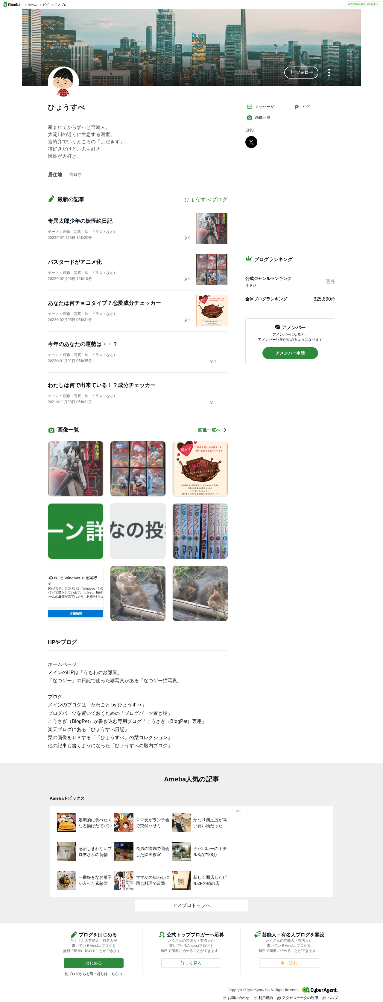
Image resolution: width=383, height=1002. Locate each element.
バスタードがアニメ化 (75, 262)
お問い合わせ (238, 997)
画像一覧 (262, 117)
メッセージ (264, 106)
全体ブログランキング (266, 298)
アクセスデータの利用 (300, 997)
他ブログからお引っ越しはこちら (91, 974)
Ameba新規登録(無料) (363, 4)
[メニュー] (329, 73)
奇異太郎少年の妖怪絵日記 (80, 221)
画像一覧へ (209, 430)
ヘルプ (332, 997)
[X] (251, 141)
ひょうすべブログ (205, 200)
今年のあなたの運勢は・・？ (83, 344)
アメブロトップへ (191, 905)
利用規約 (266, 997)
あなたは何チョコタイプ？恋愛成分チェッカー (104, 303)
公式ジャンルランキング (268, 278)
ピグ (306, 106)
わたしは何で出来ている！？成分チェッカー (102, 385)
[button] (301, 73)
